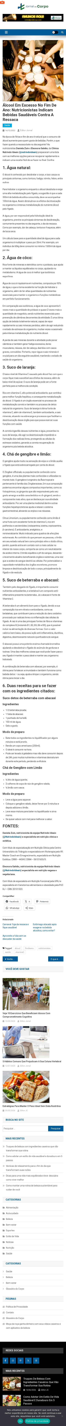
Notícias (10, 1242)
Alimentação (12, 1207)
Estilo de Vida (12, 1236)
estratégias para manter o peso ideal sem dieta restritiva (32, 1106)
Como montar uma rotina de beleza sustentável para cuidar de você (31, 1187)
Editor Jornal (26, 130)
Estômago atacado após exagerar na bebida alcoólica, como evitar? (45, 927)
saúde (8, 952)
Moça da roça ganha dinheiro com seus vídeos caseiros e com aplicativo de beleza (33, 1326)
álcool (17, 948)
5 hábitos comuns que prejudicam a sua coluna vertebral (32, 1061)
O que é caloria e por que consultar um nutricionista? (57, 959)
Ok (20, 1421)
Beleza (9, 1219)
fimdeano (29, 948)
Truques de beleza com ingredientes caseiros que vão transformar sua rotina (32, 1148)
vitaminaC (20, 952)
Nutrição (10, 1248)
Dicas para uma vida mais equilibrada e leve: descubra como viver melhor (32, 1177)
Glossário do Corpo (15, 1289)
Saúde (7, 125)
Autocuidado (12, 1213)
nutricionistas (44, 948)
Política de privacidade (37, 1421)
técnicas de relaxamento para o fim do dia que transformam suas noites (28, 1168)
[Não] (62, 1416)
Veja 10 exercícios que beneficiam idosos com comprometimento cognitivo (26, 1015)
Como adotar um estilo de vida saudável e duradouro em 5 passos (34, 1158)
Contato (10, 1312)
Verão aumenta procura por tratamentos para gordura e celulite (12, 959)
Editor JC (24, 1111)
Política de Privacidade (17, 1307)
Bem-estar (11, 1225)
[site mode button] (55, 32)
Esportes (10, 1230)
